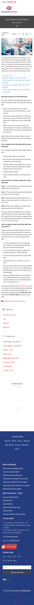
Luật (4, 319)
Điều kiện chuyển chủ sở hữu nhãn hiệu (14, 78)
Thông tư (6, 323)
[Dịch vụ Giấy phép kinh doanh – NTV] (17, 10)
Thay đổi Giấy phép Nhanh (11, 472)
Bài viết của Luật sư (9, 301)
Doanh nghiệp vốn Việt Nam (11, 342)
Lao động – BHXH (9, 362)
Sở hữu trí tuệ (20, 301)
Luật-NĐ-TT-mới (8, 370)
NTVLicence (11, 69)
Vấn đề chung (7, 366)
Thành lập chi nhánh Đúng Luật (12, 475)
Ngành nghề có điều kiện (10, 358)
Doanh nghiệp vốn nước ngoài (12, 346)
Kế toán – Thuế (8, 350)
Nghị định (6, 327)
